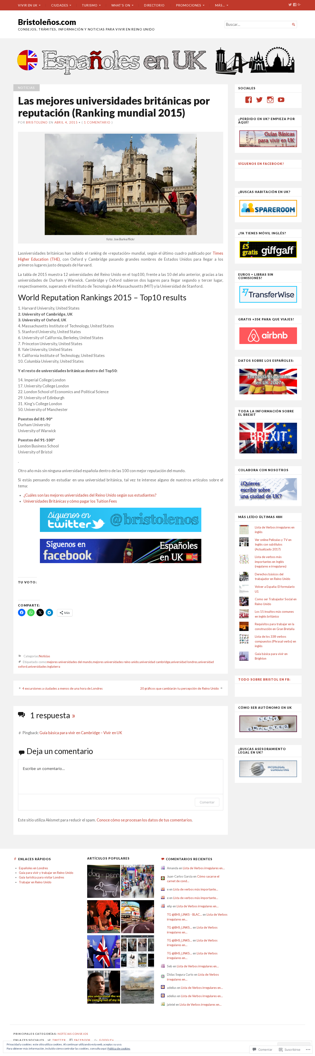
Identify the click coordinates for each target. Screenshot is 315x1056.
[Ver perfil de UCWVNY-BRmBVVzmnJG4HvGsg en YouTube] (281, 99)
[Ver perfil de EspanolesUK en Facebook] (248, 99)
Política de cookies (118, 1048)
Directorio (154, 5)
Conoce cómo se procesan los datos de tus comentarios (144, 820)
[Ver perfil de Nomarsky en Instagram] (270, 99)
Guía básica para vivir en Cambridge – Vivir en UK (80, 732)
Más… (220, 5)
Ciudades (59, 5)
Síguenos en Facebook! (261, 164)
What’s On (120, 5)
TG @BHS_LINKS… (179, 927)
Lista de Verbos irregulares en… (204, 868)
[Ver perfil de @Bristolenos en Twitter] (259, 99)
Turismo (89, 5)
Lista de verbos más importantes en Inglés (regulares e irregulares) (270, 561)
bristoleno (37, 122)
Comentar (207, 802)
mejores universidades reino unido (116, 662)
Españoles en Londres (33, 868)
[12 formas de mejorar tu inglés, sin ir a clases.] (103, 988)
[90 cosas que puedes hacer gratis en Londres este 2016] (137, 917)
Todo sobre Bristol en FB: (264, 679)
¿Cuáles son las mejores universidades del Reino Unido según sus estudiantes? (90, 495)
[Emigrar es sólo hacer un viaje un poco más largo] (137, 882)
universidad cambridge (155, 662)
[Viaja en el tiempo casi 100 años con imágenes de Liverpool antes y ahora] (137, 988)
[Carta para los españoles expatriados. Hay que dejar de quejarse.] (103, 882)
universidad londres (184, 662)
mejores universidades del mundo (69, 662)
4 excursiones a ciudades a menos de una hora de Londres (62, 688)
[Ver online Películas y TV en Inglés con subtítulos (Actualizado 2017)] (137, 952)
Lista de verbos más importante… (195, 889)
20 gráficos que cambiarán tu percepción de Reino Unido (179, 688)
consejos (80, 1033)
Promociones (188, 5)
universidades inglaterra (44, 666)
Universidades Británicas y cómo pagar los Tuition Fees (70, 501)
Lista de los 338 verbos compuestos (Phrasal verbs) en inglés (275, 641)
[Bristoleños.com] (157, 60)
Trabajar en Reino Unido (35, 882)
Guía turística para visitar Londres (41, 877)
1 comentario (97, 122)
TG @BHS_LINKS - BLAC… (184, 914)
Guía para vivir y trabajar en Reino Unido (46, 873)
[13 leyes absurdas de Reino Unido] (103, 917)
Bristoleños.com (47, 22)
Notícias (26, 88)
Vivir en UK (27, 5)
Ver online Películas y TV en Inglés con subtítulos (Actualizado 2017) (273, 544)
